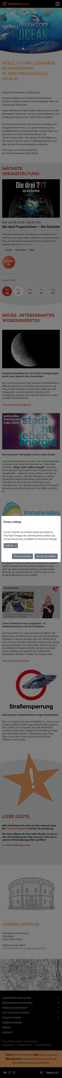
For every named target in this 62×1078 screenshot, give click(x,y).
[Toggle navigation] (58, 4)
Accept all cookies (46, 556)
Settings (9, 545)
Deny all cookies (22, 556)
